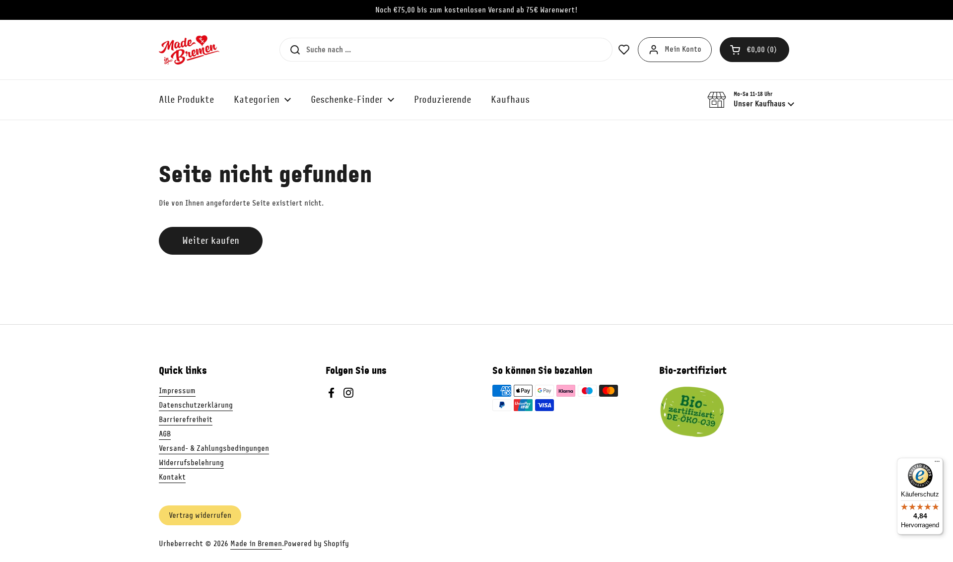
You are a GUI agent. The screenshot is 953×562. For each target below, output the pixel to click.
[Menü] (937, 464)
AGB (165, 434)
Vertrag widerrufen (200, 515)
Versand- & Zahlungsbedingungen (214, 448)
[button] (754, 49)
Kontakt (172, 477)
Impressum (177, 391)
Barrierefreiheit (185, 419)
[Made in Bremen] (189, 50)
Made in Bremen (256, 544)
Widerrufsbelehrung (191, 463)
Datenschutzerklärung (196, 405)
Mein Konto (683, 49)
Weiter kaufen (210, 240)
